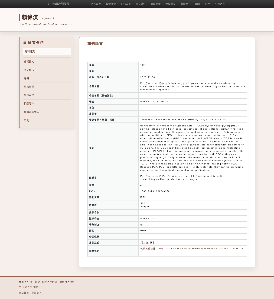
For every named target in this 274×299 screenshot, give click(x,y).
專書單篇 (29, 86)
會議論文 (29, 61)
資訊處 (35, 292)
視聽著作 (29, 103)
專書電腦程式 (31, 112)
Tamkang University (61, 24)
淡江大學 (27, 287)
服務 (207, 4)
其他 (26, 120)
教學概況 (111, 4)
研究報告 (29, 70)
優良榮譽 (155, 4)
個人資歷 (96, 4)
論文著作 (141, 4)
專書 (26, 78)
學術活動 (170, 4)
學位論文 (29, 95)
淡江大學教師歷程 (58, 4)
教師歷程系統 (49, 281)
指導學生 (185, 4)
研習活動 (220, 4)
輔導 (197, 4)
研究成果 (126, 4)
